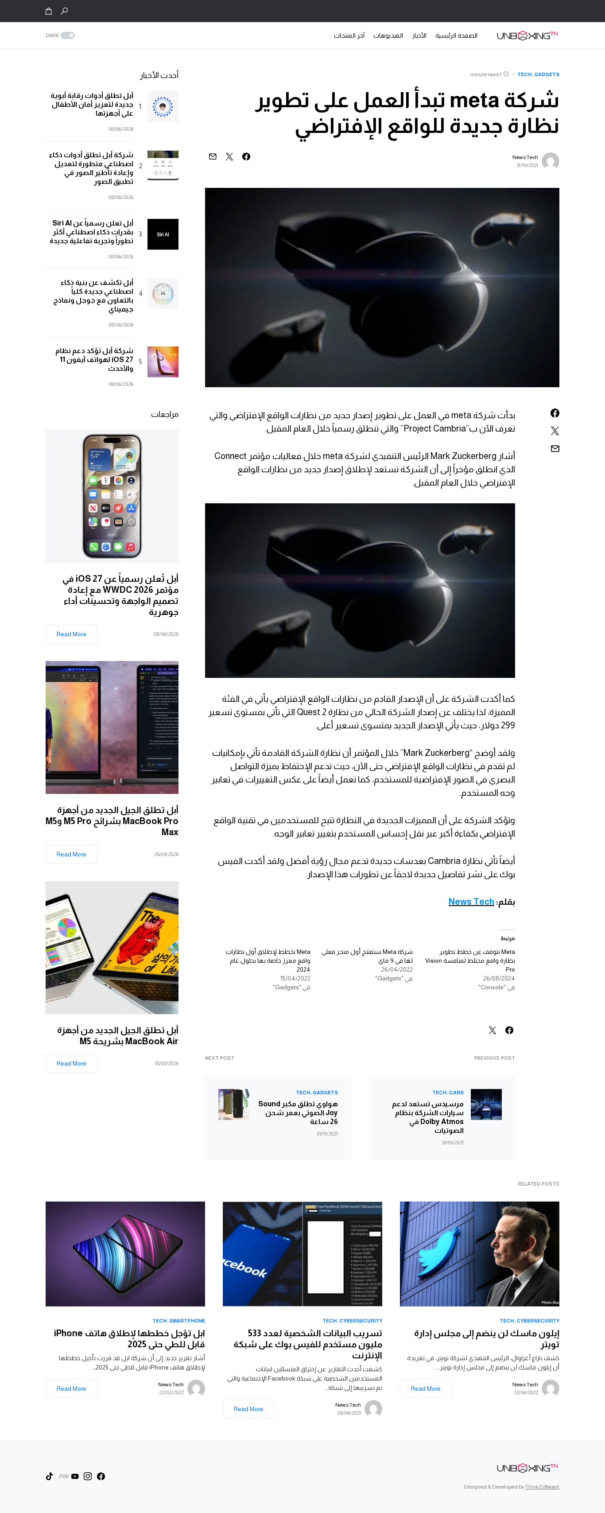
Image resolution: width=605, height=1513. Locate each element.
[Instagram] (88, 1476)
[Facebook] (101, 1476)
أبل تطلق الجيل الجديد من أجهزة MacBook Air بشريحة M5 (117, 1035)
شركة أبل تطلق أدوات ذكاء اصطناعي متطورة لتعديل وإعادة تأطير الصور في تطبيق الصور (91, 168)
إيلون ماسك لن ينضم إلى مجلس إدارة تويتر (486, 1338)
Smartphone (187, 1320)
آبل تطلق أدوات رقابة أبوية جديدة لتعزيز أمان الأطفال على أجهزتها (91, 104)
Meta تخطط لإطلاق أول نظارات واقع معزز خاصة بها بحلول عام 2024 (268, 960)
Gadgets (546, 74)
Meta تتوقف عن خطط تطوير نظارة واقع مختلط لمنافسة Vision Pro (470, 960)
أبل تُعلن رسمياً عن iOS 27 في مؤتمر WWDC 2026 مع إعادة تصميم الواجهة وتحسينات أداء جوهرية (120, 595)
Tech (524, 74)
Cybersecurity (537, 1320)
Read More (71, 634)
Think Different (542, 1487)
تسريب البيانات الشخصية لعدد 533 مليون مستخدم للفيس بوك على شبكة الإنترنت (307, 1344)
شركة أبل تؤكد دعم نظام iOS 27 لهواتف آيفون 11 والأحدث (94, 359)
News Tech (525, 157)
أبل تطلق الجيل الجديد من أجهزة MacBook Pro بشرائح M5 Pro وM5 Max (112, 821)
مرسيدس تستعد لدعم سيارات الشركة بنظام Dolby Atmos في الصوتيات (428, 1117)
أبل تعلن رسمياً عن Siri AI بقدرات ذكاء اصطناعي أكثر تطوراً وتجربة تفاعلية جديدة (91, 232)
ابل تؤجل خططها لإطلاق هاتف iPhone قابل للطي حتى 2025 (129, 1338)
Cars (456, 1092)
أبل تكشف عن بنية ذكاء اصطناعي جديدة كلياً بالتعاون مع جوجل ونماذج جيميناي (93, 296)
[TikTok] (50, 1476)
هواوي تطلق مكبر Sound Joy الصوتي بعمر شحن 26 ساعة (298, 1112)
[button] (64, 11)
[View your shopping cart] (49, 11)
